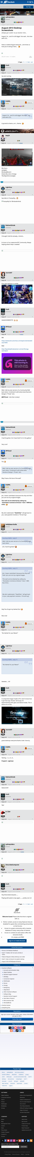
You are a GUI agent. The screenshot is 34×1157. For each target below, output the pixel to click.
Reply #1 (4, 73)
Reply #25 (4, 891)
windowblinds (10, 1072)
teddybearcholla (11, 524)
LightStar (9, 187)
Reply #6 (4, 280)
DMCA (22, 1154)
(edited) (21, 143)
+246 (3, 331)
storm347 (9, 273)
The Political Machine (25, 1106)
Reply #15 (4, 630)
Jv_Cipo (8, 811)
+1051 (3, 22)
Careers (3, 1125)
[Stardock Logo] (9, 2)
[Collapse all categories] (33, 967)
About (2, 1119)
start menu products (19, 1072)
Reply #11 (4, 458)
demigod (16, 1081)
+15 (3, 816)
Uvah (7, 65)
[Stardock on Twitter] (9, 1027)
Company (4, 1116)
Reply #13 (4, 532)
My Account (24, 1121)
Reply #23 (4, 852)
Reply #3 (4, 143)
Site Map (27, 1154)
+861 (3, 529)
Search (9, 10)
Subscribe (24, 1146)
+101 (3, 277)
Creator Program (5, 1132)
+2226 (3, 230)
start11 (25, 1079)
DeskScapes (4, 1103)
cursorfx (10, 1081)
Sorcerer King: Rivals (24, 1112)
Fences (3, 1101)
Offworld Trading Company (26, 1108)
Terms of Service (16, 1154)
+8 (2, 140)
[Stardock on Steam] (24, 1027)
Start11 (3, 1099)
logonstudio (19, 1083)
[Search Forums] (32, 2)
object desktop (5, 1083)
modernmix (4, 1085)
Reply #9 (4, 387)
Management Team (5, 1123)
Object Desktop (5, 1095)
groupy (27, 1074)
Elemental (22, 1097)
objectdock (14, 1074)
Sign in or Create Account (17, 941)
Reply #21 (4, 802)
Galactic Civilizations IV (25, 1099)
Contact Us (3, 1134)
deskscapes (9, 1076)
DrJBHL (8, 101)
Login (14, 10)
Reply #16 (4, 653)
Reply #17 (4, 695)
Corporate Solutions (6, 1097)
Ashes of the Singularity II (26, 1095)
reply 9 (15, 538)
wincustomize (11, 1079)
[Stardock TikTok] (17, 1030)
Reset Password (25, 1128)
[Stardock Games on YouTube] (15, 1027)
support (10, 1085)
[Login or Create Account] (28, 2)
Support (24, 1116)
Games (22, 1092)
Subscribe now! (17, 1019)
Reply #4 (4, 195)
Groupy (3, 1108)
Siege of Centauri (24, 1110)
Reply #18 (4, 737)
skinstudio (4, 1081)
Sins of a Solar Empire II (25, 1101)
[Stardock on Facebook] (12, 1027)
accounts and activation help (20, 1076)
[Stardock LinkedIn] (19, 1030)
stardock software (6, 1074)
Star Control (23, 1103)
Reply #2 (4, 109)
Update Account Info (26, 1130)
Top (32, 72)
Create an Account (26, 1123)
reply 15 (15, 659)
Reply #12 (4, 492)
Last (32, 62)
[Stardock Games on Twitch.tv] (18, 1027)
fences (3, 1072)
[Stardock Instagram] (21, 1027)
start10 (29, 1076)
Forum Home (3, 10)
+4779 (3, 106)
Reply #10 (4, 435)
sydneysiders (10, 17)
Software (4, 1092)
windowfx (22, 1081)
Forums (3, 1136)
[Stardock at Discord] (14, 1030)
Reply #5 (4, 233)
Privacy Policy (8, 1154)
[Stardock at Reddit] (11, 1030)
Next (28, 62)
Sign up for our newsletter (9, 1144)
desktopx (4, 1079)
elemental (12, 1083)
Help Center (24, 1119)
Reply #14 (4, 562)
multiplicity (21, 1074)
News (2, 1128)
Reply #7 (4, 317)
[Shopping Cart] (30, 2)
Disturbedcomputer (12, 865)
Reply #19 (4, 754)
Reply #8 (4, 334)
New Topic (28, 6)
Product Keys (25, 1125)
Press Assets (4, 1130)
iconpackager (19, 1079)
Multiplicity (3, 1106)
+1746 (3, 192)
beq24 (8, 135)
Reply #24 (4, 872)
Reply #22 (4, 819)
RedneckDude (10, 225)
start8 (3, 1076)
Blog (2, 1121)
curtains (26, 1083)
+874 (3, 70)
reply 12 (15, 568)
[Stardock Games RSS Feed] (22, 1030)
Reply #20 (4, 784)
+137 (3, 869)
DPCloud (8, 327)
